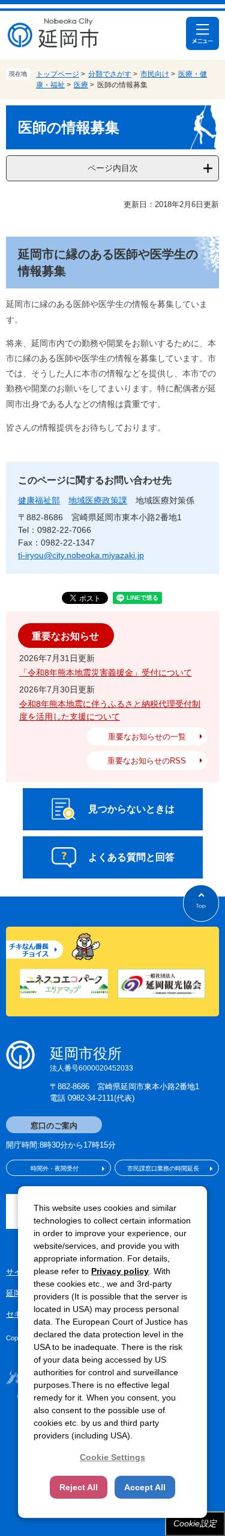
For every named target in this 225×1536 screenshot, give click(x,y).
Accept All (145, 1487)
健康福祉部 (39, 500)
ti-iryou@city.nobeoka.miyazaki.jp (81, 555)
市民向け (154, 74)
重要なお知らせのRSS (146, 760)
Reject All (78, 1487)
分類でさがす (109, 74)
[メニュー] (202, 33)
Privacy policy (120, 1271)
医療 (81, 85)
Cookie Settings (112, 1457)
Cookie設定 (195, 1523)
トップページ (57, 74)
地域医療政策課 (97, 500)
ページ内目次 (113, 168)
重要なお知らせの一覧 (147, 736)
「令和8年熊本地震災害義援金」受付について (105, 672)
